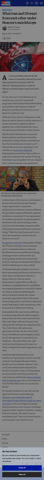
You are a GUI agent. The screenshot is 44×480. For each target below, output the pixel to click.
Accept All (22, 468)
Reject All (22, 474)
